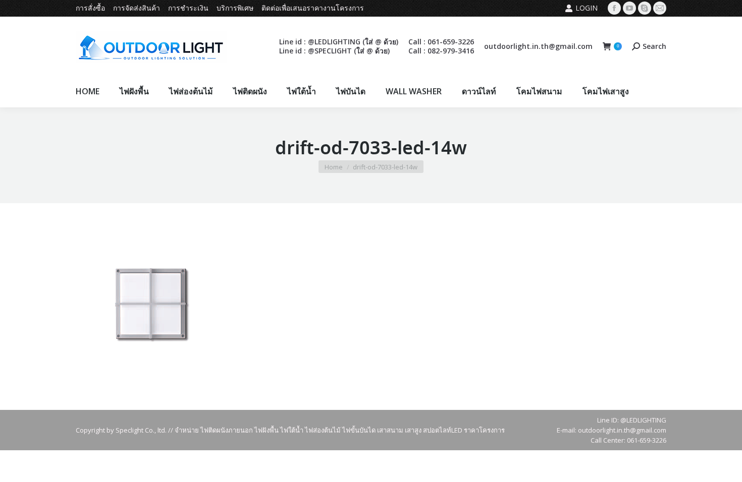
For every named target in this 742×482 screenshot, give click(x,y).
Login (586, 8)
